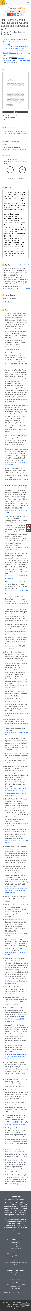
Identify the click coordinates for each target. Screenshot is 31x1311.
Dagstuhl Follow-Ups (15, 1248)
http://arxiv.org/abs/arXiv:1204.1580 (16, 480)
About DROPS (10, 1306)
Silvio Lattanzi (6, 34)
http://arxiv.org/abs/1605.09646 (15, 1124)
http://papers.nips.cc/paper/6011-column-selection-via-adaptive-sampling (15, 1056)
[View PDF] (15, 90)
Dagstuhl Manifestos (15, 1258)
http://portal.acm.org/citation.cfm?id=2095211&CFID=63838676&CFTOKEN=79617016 (16, 891)
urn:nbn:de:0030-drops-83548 (17, 133)
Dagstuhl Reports (15, 1256)
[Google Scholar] (6, 366)
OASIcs (16, 1246)
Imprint (18, 1306)
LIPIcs (15, 1244)
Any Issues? (27, 1304)
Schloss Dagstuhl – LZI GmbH (20, 1302)
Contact (16, 1308)
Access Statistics (11, 159)
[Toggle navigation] (27, 2)
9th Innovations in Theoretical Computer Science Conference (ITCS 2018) (16, 42)
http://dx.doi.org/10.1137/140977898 (16, 591)
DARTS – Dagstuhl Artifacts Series (15, 1253)
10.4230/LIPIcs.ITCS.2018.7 (16, 131)
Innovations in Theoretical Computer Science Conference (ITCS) (16, 53)
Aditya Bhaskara (19, 32)
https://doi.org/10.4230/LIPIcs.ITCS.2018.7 (16, 288)
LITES (15, 1260)
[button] (22, 14)
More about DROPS (15, 1233)
